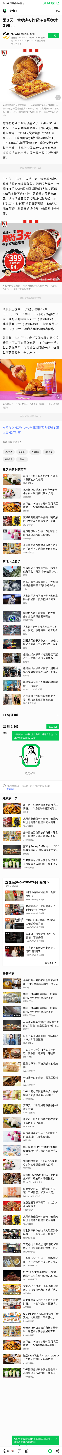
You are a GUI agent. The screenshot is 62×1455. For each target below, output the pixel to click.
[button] (8, 1451)
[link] (19, 1451)
